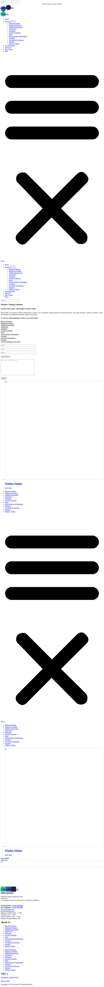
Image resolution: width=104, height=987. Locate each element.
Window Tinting (14, 44)
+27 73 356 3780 (17, 907)
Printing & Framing (15, 25)
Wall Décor (12, 29)
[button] (52, 158)
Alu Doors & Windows (16, 40)
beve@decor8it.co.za (7, 911)
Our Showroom (10, 45)
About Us (8, 47)
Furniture (12, 38)
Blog (6, 51)
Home (7, 19)
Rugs (10, 34)
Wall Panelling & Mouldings (18, 36)
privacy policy (5, 981)
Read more (8, 488)
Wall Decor (4, 327)
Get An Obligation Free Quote (10, 342)
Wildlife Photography (16, 27)
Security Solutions (15, 33)
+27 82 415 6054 (17, 905)
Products (7, 21)
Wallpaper (12, 31)
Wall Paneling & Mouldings (10, 334)
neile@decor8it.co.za (7, 909)
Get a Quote (9, 49)
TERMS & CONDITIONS (9, 977)
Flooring (11, 42)
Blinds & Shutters (14, 23)
